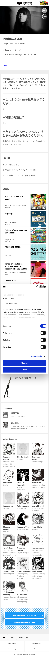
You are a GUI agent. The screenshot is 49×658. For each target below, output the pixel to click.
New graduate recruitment (24, 615)
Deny (24, 370)
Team (12, 637)
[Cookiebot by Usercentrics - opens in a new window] (36, 286)
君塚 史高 (15, 413)
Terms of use (12, 643)
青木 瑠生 (15, 423)
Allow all (24, 363)
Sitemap (36, 649)
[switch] (43, 333)
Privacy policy (36, 643)
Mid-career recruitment (24, 622)
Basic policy (12, 649)
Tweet (5, 65)
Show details (36, 356)
